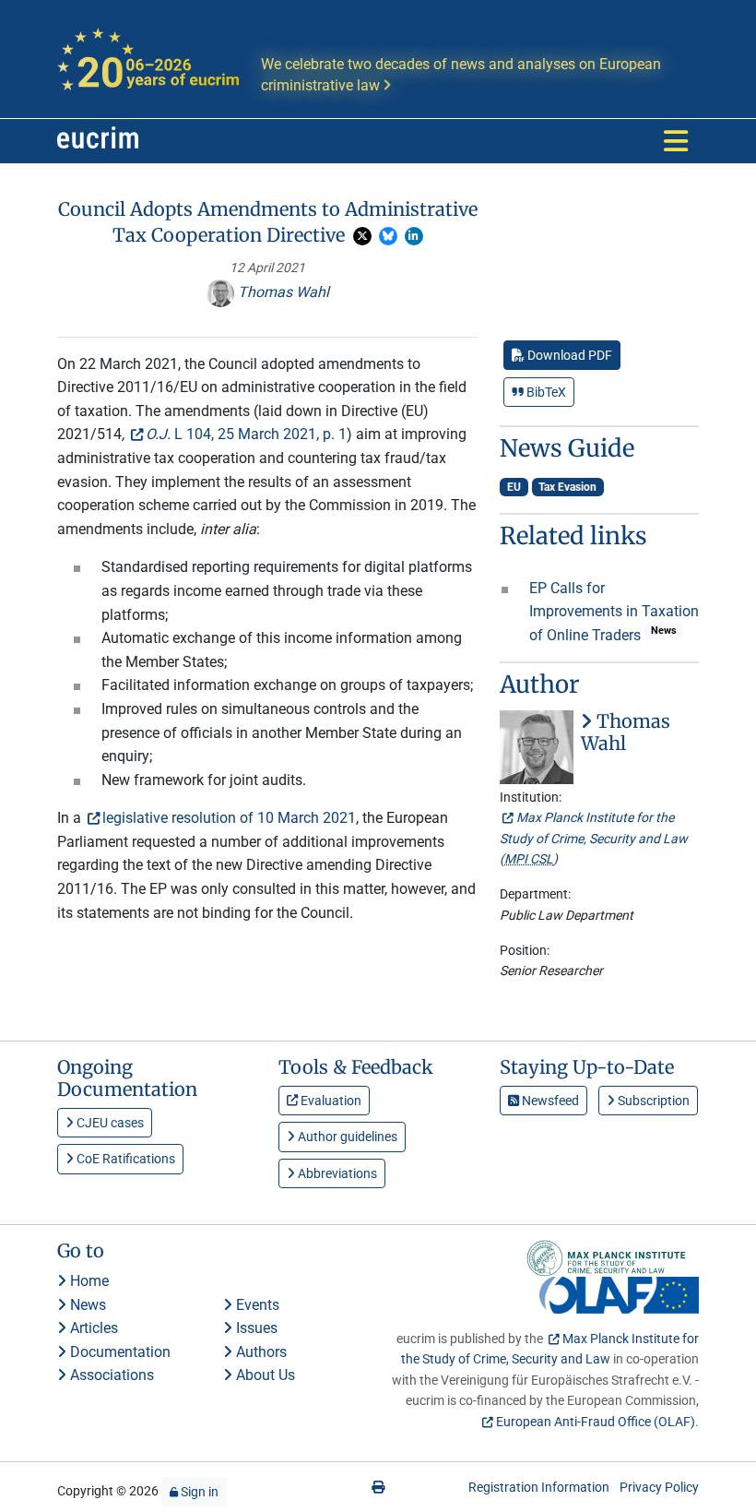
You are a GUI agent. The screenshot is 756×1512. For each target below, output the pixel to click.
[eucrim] (97, 141)
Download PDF (568, 355)
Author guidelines (346, 1136)
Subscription (652, 1100)
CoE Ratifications (124, 1158)
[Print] (378, 1487)
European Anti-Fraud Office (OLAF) (595, 1421)
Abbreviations (336, 1173)
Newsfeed (549, 1100)
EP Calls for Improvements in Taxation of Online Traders (614, 611)
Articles (92, 1328)
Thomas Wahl (281, 292)
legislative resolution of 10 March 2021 (229, 818)
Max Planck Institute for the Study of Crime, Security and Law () (594, 838)
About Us (263, 1375)
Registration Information (538, 1487)
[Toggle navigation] (676, 141)
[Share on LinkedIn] (414, 236)
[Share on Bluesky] (388, 236)
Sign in (198, 1491)
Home (87, 1281)
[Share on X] (362, 236)
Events (255, 1305)
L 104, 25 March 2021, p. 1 (246, 434)
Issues (255, 1328)
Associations (110, 1375)
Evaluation (329, 1100)
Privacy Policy (659, 1487)
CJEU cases (109, 1122)
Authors (259, 1352)
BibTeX (545, 392)
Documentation (118, 1352)
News (86, 1305)
